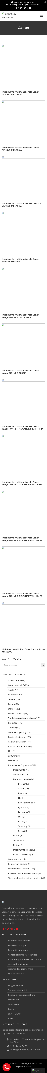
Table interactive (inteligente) (22, 718)
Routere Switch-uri (17, 737)
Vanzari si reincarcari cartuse (22, 954)
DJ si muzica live (16, 973)
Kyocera (22, 807)
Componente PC (16, 685)
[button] (45, 2)
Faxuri (16, 835)
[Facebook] (16, 8)
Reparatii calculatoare (19, 940)
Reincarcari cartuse (17, 863)
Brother (22, 783)
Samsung (22, 826)
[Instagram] (25, 8)
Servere (11, 699)
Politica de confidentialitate (21, 994)
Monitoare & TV (16, 713)
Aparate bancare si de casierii (23, 873)
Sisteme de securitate (18, 868)
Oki (20, 816)
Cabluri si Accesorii (17, 741)
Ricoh (21, 821)
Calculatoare (14, 680)
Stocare (12, 708)
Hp (19, 798)
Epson (21, 793)
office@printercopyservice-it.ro (24, 4)
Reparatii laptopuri (17, 945)
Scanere (17, 840)
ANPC (11, 1018)
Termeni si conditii (17, 990)
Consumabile (14, 859)
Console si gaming (17, 732)
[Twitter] (21, 8)
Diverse (11, 760)
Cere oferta (13, 1004)
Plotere (16, 845)
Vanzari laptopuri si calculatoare (24, 959)
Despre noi (13, 999)
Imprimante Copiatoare (20, 765)
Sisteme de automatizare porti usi (25, 878)
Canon (21, 788)
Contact (12, 1009)
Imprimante (19, 769)
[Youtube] (30, 8)
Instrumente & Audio (18, 746)
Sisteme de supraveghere (20, 968)
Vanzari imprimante (18, 964)
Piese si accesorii (21, 854)
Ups (10, 751)
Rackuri (12, 704)
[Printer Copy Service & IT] (15, 15)
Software (12, 755)
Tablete (12, 727)
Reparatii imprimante (19, 950)
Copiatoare (18, 774)
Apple (11, 689)
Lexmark (22, 812)
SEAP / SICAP (14, 1013)
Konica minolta (25, 802)
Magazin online (15, 985)
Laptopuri (13, 694)
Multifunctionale (21, 779)
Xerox (21, 830)
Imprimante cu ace (22, 849)
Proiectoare (14, 722)
